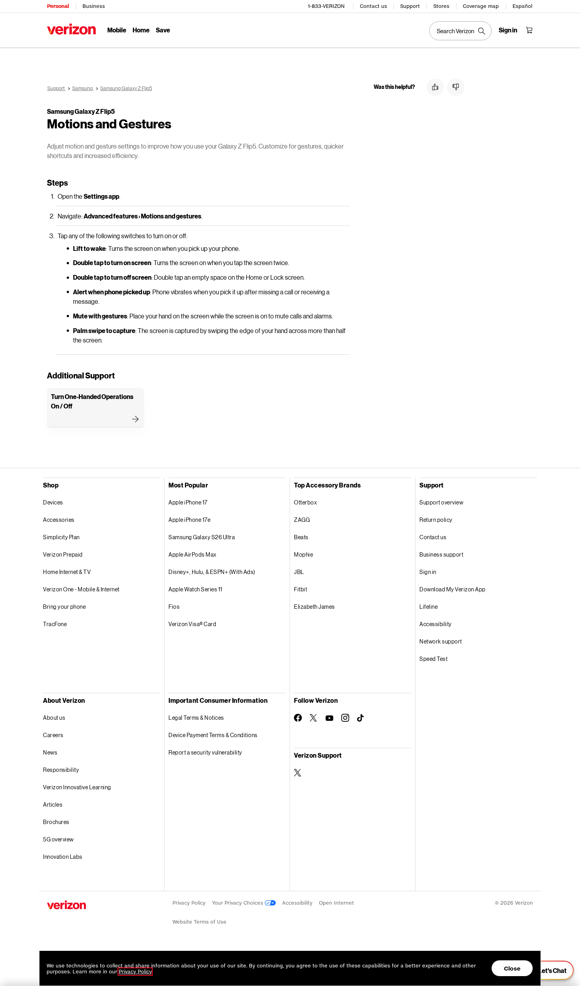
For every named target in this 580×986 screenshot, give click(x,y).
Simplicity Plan (61, 537)
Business (93, 6)
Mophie (303, 554)
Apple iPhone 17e (189, 519)
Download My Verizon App (452, 589)
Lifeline (428, 606)
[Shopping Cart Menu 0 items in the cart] (529, 30)
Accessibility (435, 624)
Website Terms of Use (199, 922)
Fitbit (300, 589)
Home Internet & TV (67, 571)
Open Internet (336, 903)
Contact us (373, 6)
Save (163, 30)
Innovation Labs (62, 856)
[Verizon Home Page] (71, 29)
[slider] (548, 970)
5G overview (58, 839)
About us (54, 717)
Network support (440, 641)
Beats (301, 537)
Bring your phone (64, 606)
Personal (58, 6)
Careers (53, 735)
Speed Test (433, 658)
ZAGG (302, 519)
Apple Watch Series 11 (195, 589)
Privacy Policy (189, 903)
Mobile (116, 30)
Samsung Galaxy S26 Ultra (201, 537)
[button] (435, 87)
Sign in (427, 571)
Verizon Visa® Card (192, 624)
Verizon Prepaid (63, 554)
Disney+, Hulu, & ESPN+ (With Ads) (211, 571)
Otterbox (305, 502)
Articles (52, 804)
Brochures (56, 822)
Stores (441, 6)
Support (410, 6)
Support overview (441, 502)
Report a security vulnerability (205, 752)
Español (522, 6)
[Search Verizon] (460, 30)
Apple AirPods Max (192, 554)
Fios (174, 606)
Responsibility (61, 769)
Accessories (59, 519)
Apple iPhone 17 (188, 502)
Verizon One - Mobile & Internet (81, 589)
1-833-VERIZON (326, 6)
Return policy (436, 519)
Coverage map (481, 6)
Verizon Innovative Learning (77, 787)
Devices (53, 502)
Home (141, 30)
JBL (299, 571)
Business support (441, 554)
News (50, 752)
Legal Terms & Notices (196, 717)
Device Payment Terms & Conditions (213, 735)
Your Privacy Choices (238, 903)
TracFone (55, 624)
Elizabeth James (314, 606)
